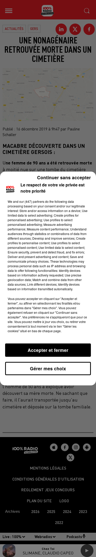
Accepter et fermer (48, 350)
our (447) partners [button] (31, 201)
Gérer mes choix (48, 368)
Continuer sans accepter (64, 177)
